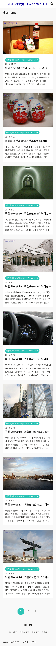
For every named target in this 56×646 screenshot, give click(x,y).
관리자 (25, 642)
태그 (15, 632)
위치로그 (35, 632)
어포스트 (16, 642)
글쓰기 (33, 642)
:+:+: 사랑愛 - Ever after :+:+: (28, 4)
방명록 (44, 632)
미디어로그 (24, 632)
